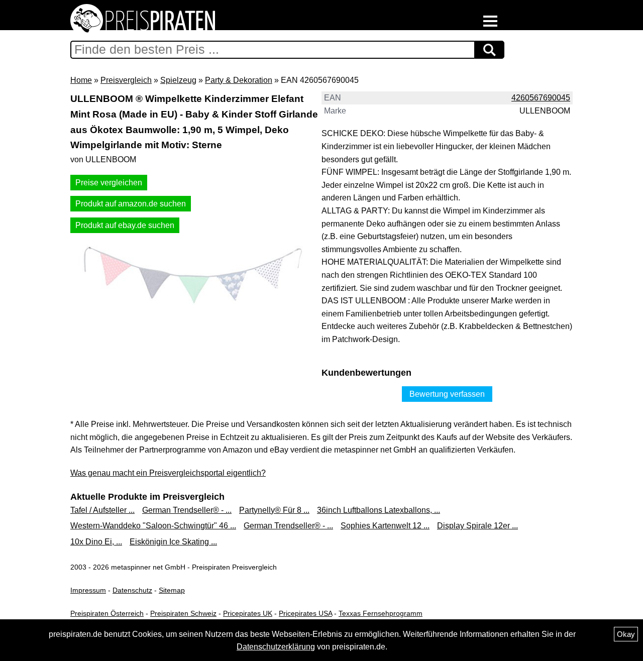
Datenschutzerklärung (276, 646)
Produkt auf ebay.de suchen (124, 225)
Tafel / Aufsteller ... (102, 510)
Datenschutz (132, 590)
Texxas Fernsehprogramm (380, 613)
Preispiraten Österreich (107, 613)
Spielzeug (178, 80)
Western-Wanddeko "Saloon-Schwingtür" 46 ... (153, 525)
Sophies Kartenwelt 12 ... (385, 525)
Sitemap (172, 590)
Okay (626, 634)
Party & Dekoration (238, 80)
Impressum (88, 590)
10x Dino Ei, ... (96, 541)
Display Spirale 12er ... (477, 525)
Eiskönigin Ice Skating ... (173, 541)
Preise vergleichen (108, 182)
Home (81, 80)
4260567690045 (540, 97)
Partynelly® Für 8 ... (274, 510)
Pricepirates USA (305, 613)
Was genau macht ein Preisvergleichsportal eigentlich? (168, 473)
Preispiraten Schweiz (183, 613)
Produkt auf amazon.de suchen (130, 203)
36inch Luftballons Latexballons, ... (378, 510)
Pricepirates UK (247, 613)
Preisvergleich (126, 80)
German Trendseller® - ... (187, 510)
